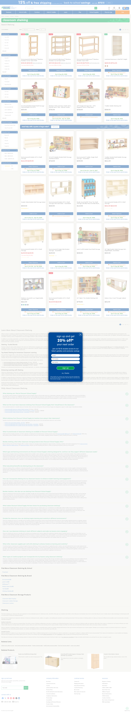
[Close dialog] (80, 334)
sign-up (65, 368)
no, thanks (65, 373)
